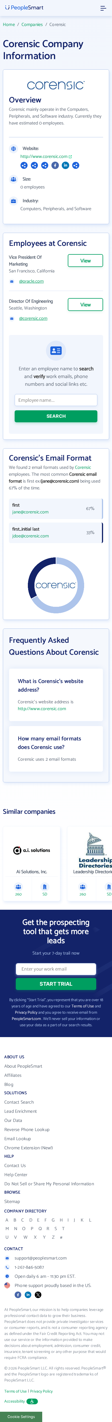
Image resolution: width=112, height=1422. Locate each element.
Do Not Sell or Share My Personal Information (49, 1184)
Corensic (83, 467)
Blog (8, 1084)
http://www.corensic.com (43, 156)
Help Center (15, 1175)
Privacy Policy (26, 1012)
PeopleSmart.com (26, 1019)
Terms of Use (83, 1006)
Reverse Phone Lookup (26, 1130)
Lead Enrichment (20, 1111)
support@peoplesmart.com (41, 1258)
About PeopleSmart (23, 1066)
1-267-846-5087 (29, 1267)
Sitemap (12, 1202)
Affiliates (13, 1075)
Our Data (13, 1120)
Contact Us (15, 1166)
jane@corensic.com (30, 512)
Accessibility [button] (14, 1401)
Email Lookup (17, 1139)
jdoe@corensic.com (30, 536)
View (85, 261)
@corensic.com (33, 318)
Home (9, 25)
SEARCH (56, 416)
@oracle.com (31, 281)
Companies (32, 25)
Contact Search (19, 1102)
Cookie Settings (21, 1417)
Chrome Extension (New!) (28, 1148)
